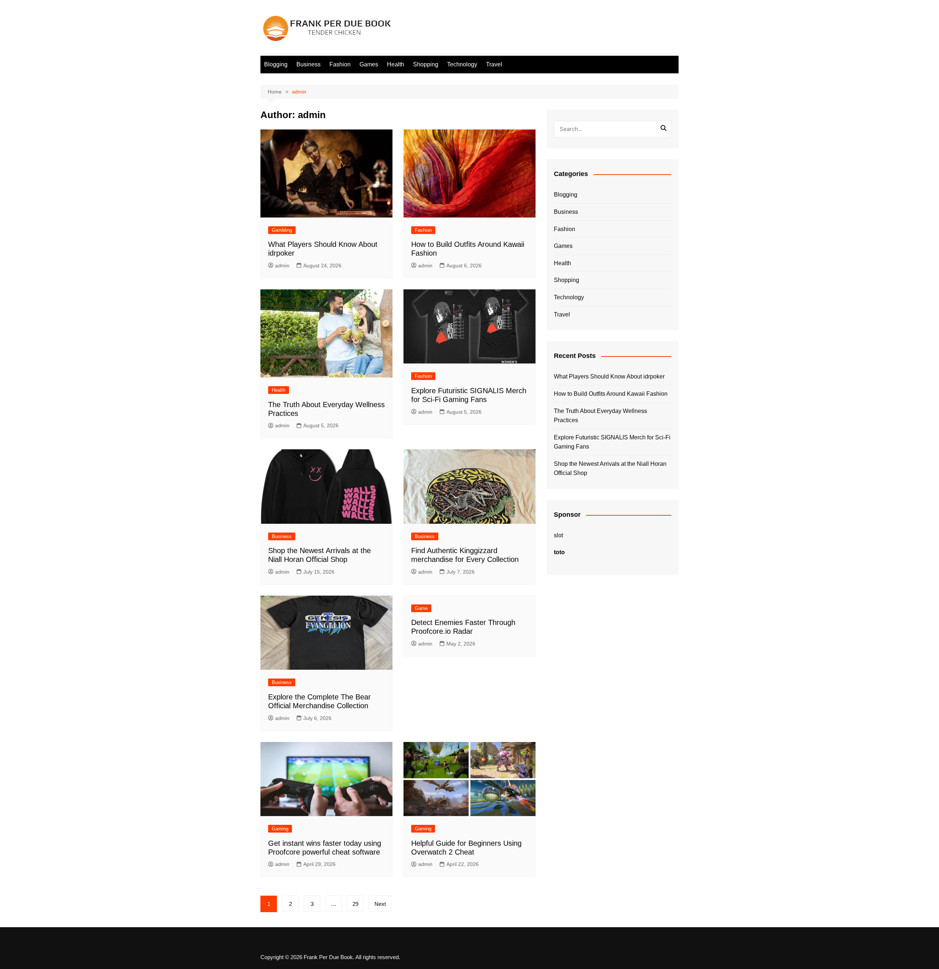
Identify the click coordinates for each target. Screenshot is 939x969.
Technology (462, 64)
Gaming (280, 828)
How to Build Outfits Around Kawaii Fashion (611, 394)
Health (395, 64)
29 (355, 904)
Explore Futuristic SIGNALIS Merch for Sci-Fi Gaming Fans (612, 442)
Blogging (276, 64)
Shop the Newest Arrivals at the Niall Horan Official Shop (610, 468)
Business (308, 64)
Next (380, 904)
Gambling (282, 230)
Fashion (340, 64)
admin (282, 265)
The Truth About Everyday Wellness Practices (600, 416)
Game (421, 608)
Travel (494, 64)
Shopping (425, 64)
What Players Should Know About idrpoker (609, 376)
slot (558, 535)
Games (368, 64)
